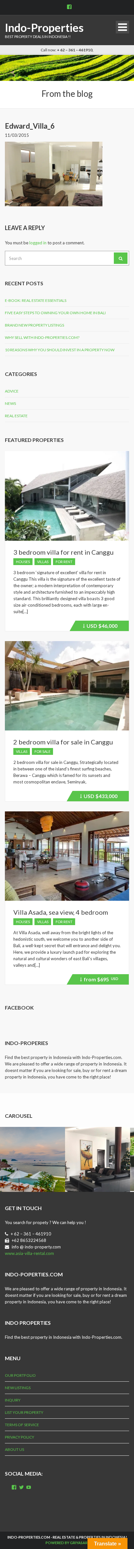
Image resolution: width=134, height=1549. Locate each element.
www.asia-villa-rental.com (29, 1253)
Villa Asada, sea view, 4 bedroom (60, 912)
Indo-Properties (44, 27)
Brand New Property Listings (34, 325)
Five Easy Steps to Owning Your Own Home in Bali (55, 312)
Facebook (19, 1007)
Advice (12, 391)
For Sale (42, 751)
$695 (100, 980)
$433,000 (99, 797)
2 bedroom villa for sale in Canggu (63, 742)
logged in (38, 242)
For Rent (64, 562)
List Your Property (24, 1412)
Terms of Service (22, 1424)
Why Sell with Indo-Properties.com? (42, 337)
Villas (42, 562)
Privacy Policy (19, 1437)
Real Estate (16, 415)
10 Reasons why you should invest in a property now (59, 349)
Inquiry (12, 1400)
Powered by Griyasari (67, 1543)
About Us (14, 1449)
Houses (23, 562)
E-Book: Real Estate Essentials (35, 300)
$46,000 (101, 627)
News (10, 403)
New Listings (18, 1387)
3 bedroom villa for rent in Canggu (63, 552)
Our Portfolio (20, 1375)
